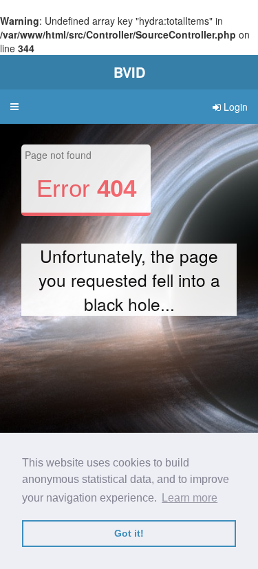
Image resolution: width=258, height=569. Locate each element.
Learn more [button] (189, 498)
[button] (14, 106)
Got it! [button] (129, 533)
